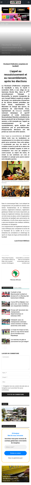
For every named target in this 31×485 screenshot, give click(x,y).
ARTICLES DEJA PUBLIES (7, 287)
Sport (7, 23)
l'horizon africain (6, 480)
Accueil (2, 23)
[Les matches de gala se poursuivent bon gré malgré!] (6, 341)
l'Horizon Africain (7, 55)
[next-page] (5, 348)
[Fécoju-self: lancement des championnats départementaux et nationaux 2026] (6, 312)
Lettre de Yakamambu (8, 474)
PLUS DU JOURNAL (18, 287)
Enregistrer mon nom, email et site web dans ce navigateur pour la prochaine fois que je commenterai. (15, 387)
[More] (21, 59)
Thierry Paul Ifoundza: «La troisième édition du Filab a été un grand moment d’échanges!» (8, 260)
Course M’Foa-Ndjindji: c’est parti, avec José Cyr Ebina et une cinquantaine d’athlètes (20, 304)
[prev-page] (3, 348)
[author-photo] (16, 277)
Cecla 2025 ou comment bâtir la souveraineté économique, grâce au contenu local (22, 260)
